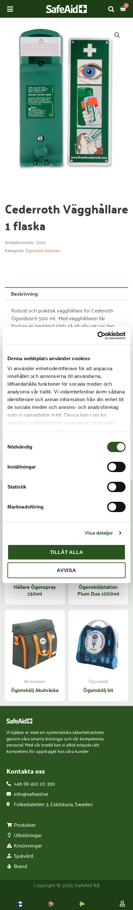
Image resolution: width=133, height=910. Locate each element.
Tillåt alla (66, 552)
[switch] (116, 467)
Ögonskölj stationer (42, 250)
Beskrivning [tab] (24, 293)
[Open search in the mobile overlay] (111, 9)
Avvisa (66, 570)
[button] (117, 35)
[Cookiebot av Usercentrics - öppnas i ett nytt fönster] (97, 335)
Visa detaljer (99, 533)
